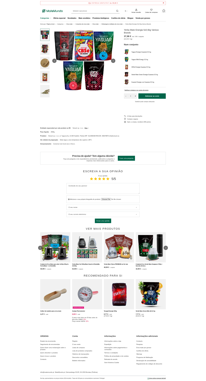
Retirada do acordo (110, 359)
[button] (54, 61)
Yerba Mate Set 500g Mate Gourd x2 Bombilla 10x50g (86, 265)
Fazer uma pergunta (126, 158)
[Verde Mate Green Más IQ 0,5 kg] (151, 294)
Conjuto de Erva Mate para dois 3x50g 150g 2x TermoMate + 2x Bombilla (54, 265)
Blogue (130, 18)
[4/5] (103, 179)
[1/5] (91, 179)
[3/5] (99, 179)
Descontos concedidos (80, 357)
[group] (84, 61)
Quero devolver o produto (49, 353)
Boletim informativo (78, 360)
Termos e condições (111, 353)
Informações (110, 336)
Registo (74, 341)
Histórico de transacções (80, 354)
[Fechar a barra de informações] (163, 3)
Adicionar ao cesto (152, 96)
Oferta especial (59, 18)
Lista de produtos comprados (82, 351)
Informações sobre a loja (112, 341)
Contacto (43, 359)
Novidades (72, 18)
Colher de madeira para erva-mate (50, 311)
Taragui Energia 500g (110, 311)
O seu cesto (76, 344)
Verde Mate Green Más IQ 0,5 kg (145, 311)
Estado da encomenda (48, 341)
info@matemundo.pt (47, 372)
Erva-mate (70, 24)
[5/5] (107, 179)
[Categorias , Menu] (51, 18)
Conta (75, 336)
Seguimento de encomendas (50, 344)
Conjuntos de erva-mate (83, 24)
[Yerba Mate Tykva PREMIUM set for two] (119, 247)
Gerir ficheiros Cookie (111, 362)
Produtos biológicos (100, 18)
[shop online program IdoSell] (157, 378)
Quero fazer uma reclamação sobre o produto (53, 348)
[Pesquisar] (117, 10)
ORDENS (44, 336)
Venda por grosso (143, 18)
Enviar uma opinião (103, 221)
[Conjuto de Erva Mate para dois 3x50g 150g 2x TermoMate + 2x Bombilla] (55, 247)
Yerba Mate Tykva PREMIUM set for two (116, 264)
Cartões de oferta (118, 18)
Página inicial (51, 24)
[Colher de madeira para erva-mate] (55, 294)
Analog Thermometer (78, 311)
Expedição (107, 344)
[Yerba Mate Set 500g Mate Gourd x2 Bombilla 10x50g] (87, 247)
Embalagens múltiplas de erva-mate (112, 24)
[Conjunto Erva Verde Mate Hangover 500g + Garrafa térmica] (151, 247)
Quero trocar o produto (48, 356)
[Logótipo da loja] (52, 11)
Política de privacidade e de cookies (116, 356)
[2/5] (95, 179)
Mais (86, 128)
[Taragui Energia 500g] (119, 294)
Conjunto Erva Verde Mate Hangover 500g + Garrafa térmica (149, 265)
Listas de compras (78, 347)
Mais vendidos (84, 18)
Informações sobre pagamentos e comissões (115, 348)
